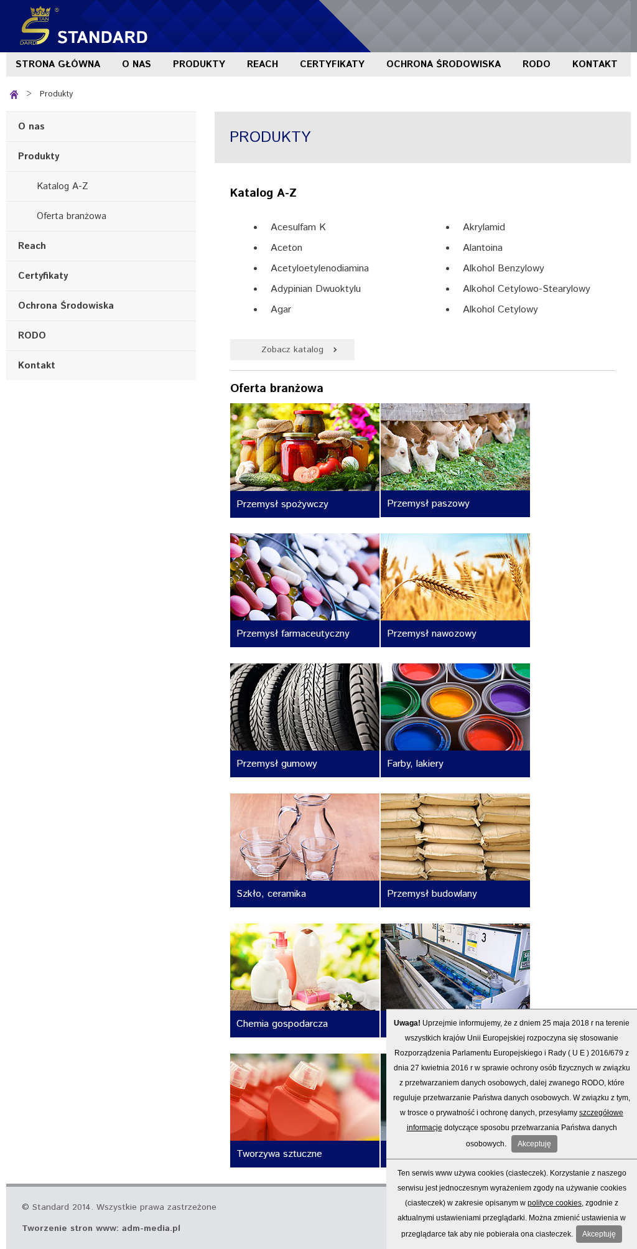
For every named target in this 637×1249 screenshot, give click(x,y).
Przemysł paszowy (428, 504)
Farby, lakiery (415, 764)
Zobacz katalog (292, 350)
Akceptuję (534, 1143)
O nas (136, 64)
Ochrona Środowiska (443, 64)
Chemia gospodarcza (282, 1024)
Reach (262, 64)
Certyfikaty (332, 64)
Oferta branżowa (71, 216)
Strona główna (58, 64)
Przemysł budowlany (432, 894)
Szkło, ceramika (271, 894)
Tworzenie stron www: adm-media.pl (101, 1228)
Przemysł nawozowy (432, 634)
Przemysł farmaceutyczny (293, 634)
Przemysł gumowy (276, 764)
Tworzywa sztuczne (279, 1154)
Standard (81, 26)
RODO (537, 64)
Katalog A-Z (62, 186)
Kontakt (595, 64)
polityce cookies (555, 1203)
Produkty (199, 64)
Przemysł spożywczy (282, 504)
